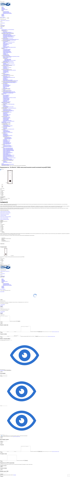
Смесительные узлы (5, 71)
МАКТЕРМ (3, 280)
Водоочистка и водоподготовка (7, 12)
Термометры (4, 63)
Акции (2, 278)
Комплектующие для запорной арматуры (8, 61)
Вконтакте (4, 17)
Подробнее (2, 220)
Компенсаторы (5, 113)
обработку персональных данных (55, 331)
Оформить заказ (40, 331)
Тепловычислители (5, 130)
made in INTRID (2, 291)
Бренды (3, 7)
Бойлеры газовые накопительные (7, 34)
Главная (3, 163)
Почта (1, 17)
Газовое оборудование (6, 11)
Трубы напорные (5, 140)
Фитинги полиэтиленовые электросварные (8, 156)
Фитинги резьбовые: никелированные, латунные (9, 157)
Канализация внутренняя (8, 137)
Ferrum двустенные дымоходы (7, 51)
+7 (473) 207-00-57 (2, 304)
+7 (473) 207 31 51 (7, 20)
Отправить (37, 336)
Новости (3, 14)
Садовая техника (4, 121)
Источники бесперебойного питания (7, 125)
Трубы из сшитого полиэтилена (7, 142)
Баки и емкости (5, 45)
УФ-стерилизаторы (5, 41)
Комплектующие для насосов (6, 101)
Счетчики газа (5, 128)
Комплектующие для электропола (7, 162)
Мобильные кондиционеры (6, 76)
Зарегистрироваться (8, 370)
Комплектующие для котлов (6, 88)
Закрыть (1, 299)
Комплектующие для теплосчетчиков (7, 132)
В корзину (2, 265)
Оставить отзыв (2, 243)
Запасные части (5, 37)
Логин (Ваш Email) (2, 340)
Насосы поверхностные (6, 96)
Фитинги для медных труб (6, 151)
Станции (4, 89)
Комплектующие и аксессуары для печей (8, 106)
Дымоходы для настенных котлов (7, 52)
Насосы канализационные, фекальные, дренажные (9, 97)
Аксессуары (4, 72)
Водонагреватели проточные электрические (8, 36)
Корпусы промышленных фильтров (7, 43)
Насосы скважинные (5, 95)
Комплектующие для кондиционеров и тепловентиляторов (10, 80)
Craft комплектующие (6, 54)
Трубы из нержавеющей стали (7, 143)
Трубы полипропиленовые (6, 141)
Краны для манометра (6, 64)
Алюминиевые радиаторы (6, 117)
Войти (5, 370)
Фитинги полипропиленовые (7, 154)
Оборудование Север (5, 70)
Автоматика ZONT (4, 30)
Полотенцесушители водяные (7, 109)
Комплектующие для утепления (7, 146)
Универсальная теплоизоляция (7, 145)
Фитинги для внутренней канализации (8, 149)
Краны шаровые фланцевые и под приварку (10, 60)
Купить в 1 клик (5, 265)
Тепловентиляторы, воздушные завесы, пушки (9, 77)
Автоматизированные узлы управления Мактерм (8, 29)
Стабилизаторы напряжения (6, 126)
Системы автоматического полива (6, 122)
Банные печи (4, 105)
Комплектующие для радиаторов (7, 120)
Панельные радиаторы (6, 118)
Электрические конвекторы (6, 74)
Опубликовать (26, 460)
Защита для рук (5, 123)
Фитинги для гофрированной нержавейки (8, 150)
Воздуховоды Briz (5, 79)
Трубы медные (5, 139)
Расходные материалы (6, 68)
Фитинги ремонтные (5, 158)
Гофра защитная (5, 134)
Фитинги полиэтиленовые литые (7, 155)
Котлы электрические (6, 84)
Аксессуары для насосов (6, 99)
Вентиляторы (5, 78)
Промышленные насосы (6, 98)
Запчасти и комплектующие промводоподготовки (9, 47)
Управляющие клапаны (6, 44)
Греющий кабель (5, 161)
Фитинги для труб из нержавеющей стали (8, 159)
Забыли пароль (2, 370)
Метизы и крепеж (4, 93)
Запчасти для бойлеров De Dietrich (4, 219)
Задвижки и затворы (5, 57)
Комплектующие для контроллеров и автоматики (9, 82)
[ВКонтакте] (0, 169)
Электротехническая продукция (7, 67)
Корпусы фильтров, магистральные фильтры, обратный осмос (11, 39)
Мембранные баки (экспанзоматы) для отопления (9, 92)
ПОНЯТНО (2, 476)
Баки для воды (5, 31)
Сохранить (19, 321)
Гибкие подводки (5, 133)
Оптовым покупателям (4, 9)
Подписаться (2, 465)
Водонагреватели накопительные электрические (9, 35)
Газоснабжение (5, 103)
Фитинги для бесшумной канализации (8, 148)
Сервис (3, 282)
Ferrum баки (4, 53)
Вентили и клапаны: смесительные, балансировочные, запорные (11, 56)
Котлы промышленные (6, 86)
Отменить (5, 465)
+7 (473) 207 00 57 (2, 273)
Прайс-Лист (3, 8)
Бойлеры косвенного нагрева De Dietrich (5, 212)
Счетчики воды (5, 127)
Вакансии (3, 15)
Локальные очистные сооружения (7, 13)
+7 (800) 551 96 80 (2, 20)
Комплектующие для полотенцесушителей (8, 110)
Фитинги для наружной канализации (8, 152)
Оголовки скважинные (6, 100)
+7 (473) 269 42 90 (2, 25)
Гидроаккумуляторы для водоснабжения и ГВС (9, 91)
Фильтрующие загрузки (6, 46)
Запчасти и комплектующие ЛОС (7, 90)
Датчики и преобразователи (6, 131)
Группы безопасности (6, 112)
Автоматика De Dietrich (3, 215)
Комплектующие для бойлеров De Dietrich (5, 216)
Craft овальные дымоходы (6, 50)
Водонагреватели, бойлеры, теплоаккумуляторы (8, 164)
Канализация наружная (7, 138)
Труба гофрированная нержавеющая (7, 135)
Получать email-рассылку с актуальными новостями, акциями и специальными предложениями (15, 435)
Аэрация (4, 42)
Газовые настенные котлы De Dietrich (5, 211)
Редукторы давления (5, 115)
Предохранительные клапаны (7, 114)
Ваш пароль (1, 369)
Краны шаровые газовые (8, 59)
